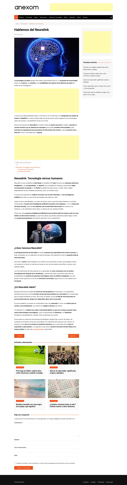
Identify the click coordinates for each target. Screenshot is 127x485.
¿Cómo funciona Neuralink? (26, 169)
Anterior (20, 336)
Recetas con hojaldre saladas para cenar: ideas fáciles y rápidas (96, 68)
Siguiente (73, 336)
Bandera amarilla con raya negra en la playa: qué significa (29, 405)
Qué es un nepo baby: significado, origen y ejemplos (63, 372)
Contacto (86, 482)
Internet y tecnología (55, 17)
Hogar (36, 17)
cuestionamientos (38, 329)
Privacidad (101, 482)
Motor (66, 17)
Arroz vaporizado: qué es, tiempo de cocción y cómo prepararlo (96, 87)
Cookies (93, 482)
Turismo (85, 17)
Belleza (21, 17)
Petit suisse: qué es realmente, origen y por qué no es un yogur (96, 93)
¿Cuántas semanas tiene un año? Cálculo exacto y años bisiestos (63, 405)
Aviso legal (109, 482)
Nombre (16, 439)
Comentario (18, 422)
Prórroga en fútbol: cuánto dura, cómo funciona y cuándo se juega (29, 372)
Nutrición (72, 17)
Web (15, 455)
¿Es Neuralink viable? (24, 171)
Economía (29, 17)
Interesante (43, 17)
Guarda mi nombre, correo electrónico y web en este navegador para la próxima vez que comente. (45, 463)
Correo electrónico (20, 447)
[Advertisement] (81, 7)
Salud (79, 17)
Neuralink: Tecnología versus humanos (28, 167)
